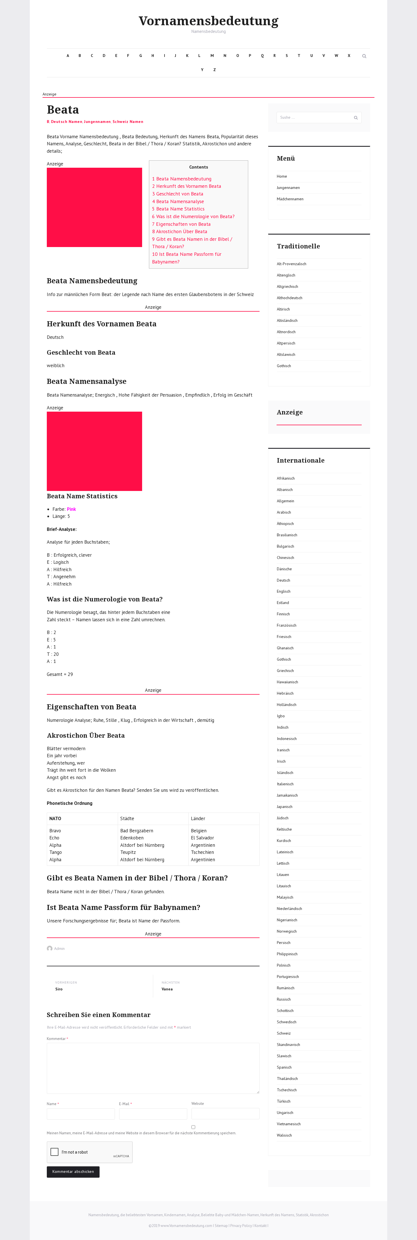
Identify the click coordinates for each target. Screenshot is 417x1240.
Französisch (286, 625)
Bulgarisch (285, 546)
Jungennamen (97, 121)
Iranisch (283, 749)
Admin (59, 948)
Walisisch (284, 1135)
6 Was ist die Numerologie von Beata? (193, 216)
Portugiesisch (288, 976)
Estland (283, 602)
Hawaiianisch (287, 681)
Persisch (283, 942)
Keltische (284, 829)
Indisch (282, 727)
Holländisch (286, 704)
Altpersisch (286, 343)
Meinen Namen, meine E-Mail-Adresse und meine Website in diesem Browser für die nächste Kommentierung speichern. (141, 1133)
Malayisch (285, 897)
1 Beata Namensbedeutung (182, 178)
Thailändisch (287, 1078)
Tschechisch (287, 1089)
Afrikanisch (286, 478)
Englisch (283, 591)
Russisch (284, 999)
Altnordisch (286, 331)
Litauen (283, 874)
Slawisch (284, 1055)
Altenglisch (286, 275)
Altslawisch (286, 354)
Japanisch (284, 806)
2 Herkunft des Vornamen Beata (186, 186)
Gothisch (284, 365)
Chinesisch (285, 557)
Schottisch (285, 1010)
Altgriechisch (287, 286)
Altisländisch (287, 320)
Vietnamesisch (289, 1123)
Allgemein (285, 500)
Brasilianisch (287, 534)
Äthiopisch (285, 523)
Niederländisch (289, 908)
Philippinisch (287, 953)
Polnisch (283, 965)
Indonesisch (287, 738)
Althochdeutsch (289, 297)
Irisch (281, 761)
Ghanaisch (285, 647)
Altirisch (283, 309)
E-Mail (125, 1103)
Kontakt (260, 1225)
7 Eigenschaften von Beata (181, 224)
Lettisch (283, 863)
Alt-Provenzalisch (291, 263)
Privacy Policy (241, 1225)
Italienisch (285, 783)
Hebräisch (285, 693)
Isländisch (285, 772)
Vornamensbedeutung (209, 21)
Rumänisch (285, 987)
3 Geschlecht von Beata (177, 193)
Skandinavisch (288, 1044)
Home (282, 176)
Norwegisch (287, 931)
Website (197, 1103)
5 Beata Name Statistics (178, 208)
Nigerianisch (287, 919)
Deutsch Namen (67, 121)
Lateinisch (285, 851)
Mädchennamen (290, 198)
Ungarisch (285, 1112)
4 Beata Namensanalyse (178, 201)
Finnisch (283, 613)
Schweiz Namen (128, 121)
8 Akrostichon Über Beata (179, 231)
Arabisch (284, 512)
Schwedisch (286, 1021)
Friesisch (284, 636)
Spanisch (284, 1067)
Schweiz (284, 1033)
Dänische (284, 568)
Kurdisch (284, 840)
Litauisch (284, 885)
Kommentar (57, 1038)
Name (53, 1103)
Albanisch (285, 489)
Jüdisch (282, 817)
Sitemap (221, 1225)
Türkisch (283, 1101)
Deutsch (283, 580)
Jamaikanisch (287, 795)
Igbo (281, 715)
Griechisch (285, 670)
